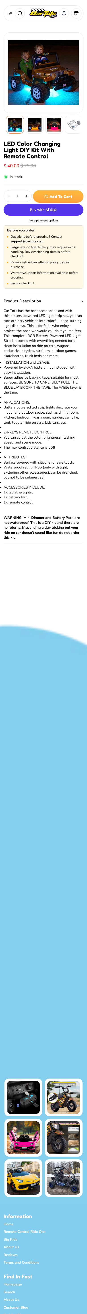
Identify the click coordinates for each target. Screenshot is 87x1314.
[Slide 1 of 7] (15, 125)
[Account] (64, 13)
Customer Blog (16, 1307)
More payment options (43, 221)
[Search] (20, 13)
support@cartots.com (27, 241)
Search (9, 1292)
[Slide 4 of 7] (74, 125)
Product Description (22, 301)
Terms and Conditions (21, 1262)
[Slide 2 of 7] (35, 125)
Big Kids (10, 1239)
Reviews (11, 1254)
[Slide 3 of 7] (54, 125)
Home (8, 1224)
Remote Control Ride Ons (25, 1231)
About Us (11, 1247)
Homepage (13, 1284)
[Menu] (10, 13)
